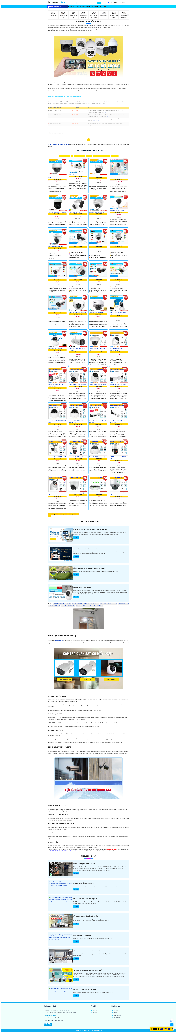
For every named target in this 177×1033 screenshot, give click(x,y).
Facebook (95, 1010)
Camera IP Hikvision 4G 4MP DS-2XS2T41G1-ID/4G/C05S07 (85, 603)
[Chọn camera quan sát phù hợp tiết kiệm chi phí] (128, 15)
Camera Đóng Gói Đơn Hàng (82, 587)
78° (72, 155)
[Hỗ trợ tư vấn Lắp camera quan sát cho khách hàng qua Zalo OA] (171, 1020)
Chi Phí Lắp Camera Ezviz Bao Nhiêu (84, 989)
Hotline (162, 1029)
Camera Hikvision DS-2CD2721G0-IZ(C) (62, 603)
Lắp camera (56, 2)
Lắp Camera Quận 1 (50, 1006)
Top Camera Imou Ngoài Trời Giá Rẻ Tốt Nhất (87, 970)
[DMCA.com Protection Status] (48, 1024)
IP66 (112, 155)
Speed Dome (101, 155)
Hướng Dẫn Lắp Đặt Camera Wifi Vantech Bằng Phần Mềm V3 (89, 605)
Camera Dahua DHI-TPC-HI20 (68, 605)
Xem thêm (76, 537)
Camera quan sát (74, 6)
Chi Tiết (106, 112)
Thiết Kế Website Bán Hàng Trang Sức (85, 549)
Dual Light (68, 155)
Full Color (83, 155)
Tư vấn (101, 6)
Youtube (95, 1012)
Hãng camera (85, 6)
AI (86, 155)
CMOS (90, 155)
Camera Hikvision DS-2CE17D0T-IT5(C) (108, 603)
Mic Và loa (62, 155)
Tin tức (115, 1012)
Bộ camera (94, 6)
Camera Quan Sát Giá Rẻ (88, 21)
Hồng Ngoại (76, 155)
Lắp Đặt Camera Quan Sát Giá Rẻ (88, 151)
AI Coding (108, 155)
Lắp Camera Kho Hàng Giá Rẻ (82, 935)
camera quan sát (59, 640)
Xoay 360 (95, 155)
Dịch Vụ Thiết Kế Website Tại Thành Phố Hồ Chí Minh (90, 529)
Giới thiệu (115, 1010)
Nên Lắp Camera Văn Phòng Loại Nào (85, 899)
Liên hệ (105, 6)
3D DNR (116, 155)
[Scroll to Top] (171, 1024)
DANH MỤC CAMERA (55, 6)
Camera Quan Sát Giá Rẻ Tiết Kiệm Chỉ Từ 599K (58, 144)
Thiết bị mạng (116, 1017)
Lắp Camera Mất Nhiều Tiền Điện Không (86, 916)
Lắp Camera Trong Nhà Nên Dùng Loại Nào (87, 951)
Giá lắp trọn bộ (96, 120)
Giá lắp (108, 116)
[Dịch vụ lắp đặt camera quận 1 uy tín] (68, 6)
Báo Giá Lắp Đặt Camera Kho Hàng (84, 864)
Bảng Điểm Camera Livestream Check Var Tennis (89, 568)
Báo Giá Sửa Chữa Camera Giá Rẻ (83, 883)
